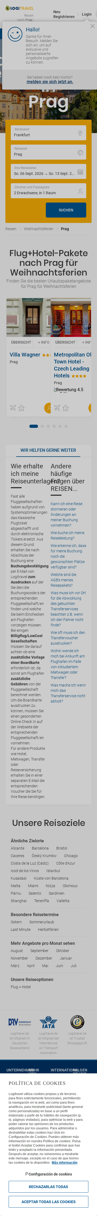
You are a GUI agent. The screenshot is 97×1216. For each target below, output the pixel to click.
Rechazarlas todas (48, 1187)
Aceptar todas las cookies (49, 1202)
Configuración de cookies (50, 1174)
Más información (64, 1162)
